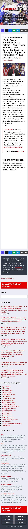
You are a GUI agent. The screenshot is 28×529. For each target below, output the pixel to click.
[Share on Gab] (14, 30)
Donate (14, 22)
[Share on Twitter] (6, 30)
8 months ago (14, 481)
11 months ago (17, 502)
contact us (18, 267)
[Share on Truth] (2, 30)
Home (8, 16)
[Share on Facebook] (10, 30)
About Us (20, 517)
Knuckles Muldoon (7, 494)
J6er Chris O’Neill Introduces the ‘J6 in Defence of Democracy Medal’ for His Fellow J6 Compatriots (13, 479)
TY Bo (2, 444)
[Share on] (18, 30)
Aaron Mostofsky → (7, 278)
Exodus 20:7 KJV (6, 455)
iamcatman (5, 463)
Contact (7, 520)
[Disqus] (14, 191)
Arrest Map (20, 19)
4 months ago (8, 452)
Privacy (20, 520)
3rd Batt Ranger (6, 476)
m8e (2, 434)
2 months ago (9, 441)
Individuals (20, 16)
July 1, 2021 (20, 151)
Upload (20, 523)
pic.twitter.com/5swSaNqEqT (13, 147)
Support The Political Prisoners (11, 285)
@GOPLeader (9, 129)
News (7, 19)
